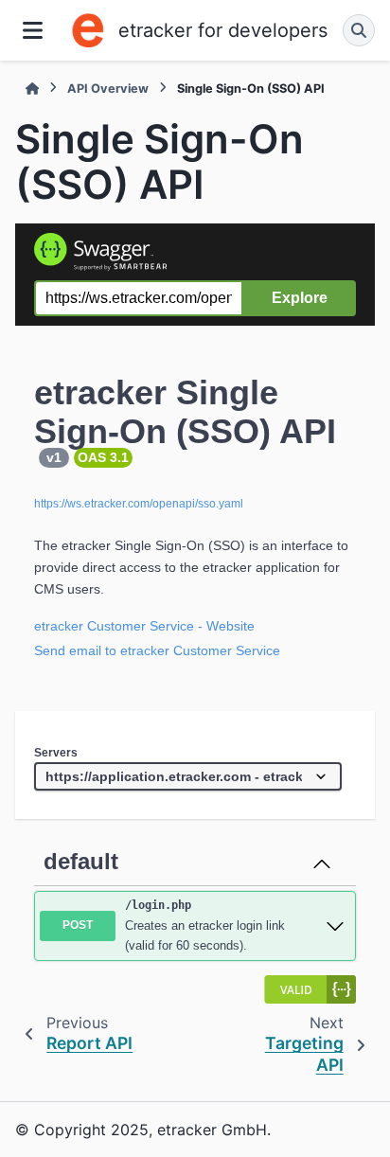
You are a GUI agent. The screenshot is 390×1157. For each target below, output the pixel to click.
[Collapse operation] (322, 861)
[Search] (359, 30)
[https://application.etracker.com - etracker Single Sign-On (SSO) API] (188, 776)
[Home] (32, 88)
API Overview (108, 88)
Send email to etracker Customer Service (157, 650)
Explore (300, 298)
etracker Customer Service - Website (144, 625)
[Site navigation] (32, 30)
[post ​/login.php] (335, 926)
